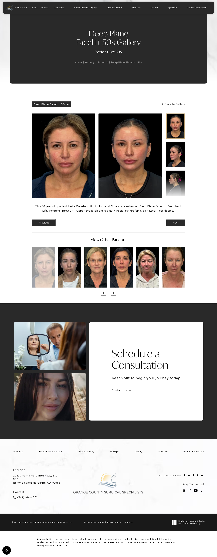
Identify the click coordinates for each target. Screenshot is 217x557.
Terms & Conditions (94, 522)
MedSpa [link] (136, 7)
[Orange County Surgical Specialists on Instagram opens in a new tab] (184, 490)
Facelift (103, 62)
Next (175, 222)
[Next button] (113, 293)
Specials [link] (172, 7)
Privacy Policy (114, 522)
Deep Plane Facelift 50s (126, 62)
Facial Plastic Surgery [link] (85, 7)
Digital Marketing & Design (191, 522)
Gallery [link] (154, 7)
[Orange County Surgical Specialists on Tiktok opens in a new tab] (202, 490)
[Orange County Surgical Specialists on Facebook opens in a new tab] (190, 490)
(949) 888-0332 (59, 545)
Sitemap (129, 522)
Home (78, 62)
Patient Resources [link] (197, 7)
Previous (44, 222)
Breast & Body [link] (114, 7)
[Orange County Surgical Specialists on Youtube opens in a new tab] (196, 490)
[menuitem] (59, 8)
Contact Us (119, 390)
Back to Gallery (174, 104)
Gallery (89, 62)
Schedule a (140, 359)
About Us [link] (59, 7)
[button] (6, 550)
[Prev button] (103, 293)
